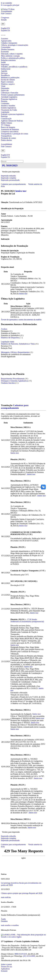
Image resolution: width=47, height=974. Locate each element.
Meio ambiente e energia (10, 56)
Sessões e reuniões (8, 106)
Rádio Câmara (6, 123)
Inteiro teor (20, 191)
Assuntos (4, 39)
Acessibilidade (6, 11)
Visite (3, 86)
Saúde (3, 62)
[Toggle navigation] (2, 35)
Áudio (3, 919)
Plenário (4, 101)
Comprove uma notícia (9, 132)
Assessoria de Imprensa (10, 129)
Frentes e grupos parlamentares (12, 95)
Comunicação (6, 119)
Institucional (5, 69)
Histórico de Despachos (10, 338)
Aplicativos (5, 969)
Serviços (4, 73)
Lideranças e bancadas (9, 93)
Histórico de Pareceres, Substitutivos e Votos (18, 344)
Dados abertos (6, 140)
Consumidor (5, 47)
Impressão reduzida (8, 176)
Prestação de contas (8, 138)
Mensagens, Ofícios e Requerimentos (15, 352)
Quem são (5, 90)
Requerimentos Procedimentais (12, 379)
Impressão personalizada (10, 180)
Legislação (5, 112)
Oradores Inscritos (8, 383)
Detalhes (4, 921)
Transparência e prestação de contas (14, 134)
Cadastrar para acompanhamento (14, 184)
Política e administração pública (13, 58)
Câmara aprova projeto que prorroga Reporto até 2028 (21, 893)
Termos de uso (6, 967)
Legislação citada (7, 342)
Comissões (5, 103)
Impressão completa (8, 178)
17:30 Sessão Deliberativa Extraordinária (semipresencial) (27, 620)
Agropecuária (6, 41)
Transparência (6, 136)
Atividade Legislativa (9, 97)
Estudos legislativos (8, 108)
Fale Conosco (6, 13)
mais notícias (6, 897)
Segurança (5, 65)
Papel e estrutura (7, 82)
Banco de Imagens (8, 127)
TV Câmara (5, 125)
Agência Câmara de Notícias (12, 121)
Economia (5, 52)
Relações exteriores (8, 60)
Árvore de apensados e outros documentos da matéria (21, 320)
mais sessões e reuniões (10, 925)
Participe (4, 116)
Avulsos (4, 329)
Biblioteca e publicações (10, 77)
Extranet (4, 971)
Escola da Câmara (8, 80)
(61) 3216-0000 (29, 956)
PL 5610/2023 (9, 165)
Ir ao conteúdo (6, 3)
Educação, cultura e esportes (12, 54)
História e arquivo (8, 84)
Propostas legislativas (9, 99)
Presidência (5, 75)
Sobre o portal (6, 964)
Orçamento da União (9, 110)
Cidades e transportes (9, 43)
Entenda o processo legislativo (12, 114)
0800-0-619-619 (20, 954)
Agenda (4, 71)
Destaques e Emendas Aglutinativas (15, 381)
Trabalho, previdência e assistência (14, 67)
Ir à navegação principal (10, 5)
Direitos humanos (7, 49)
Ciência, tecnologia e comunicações (14, 45)
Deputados (5, 88)
